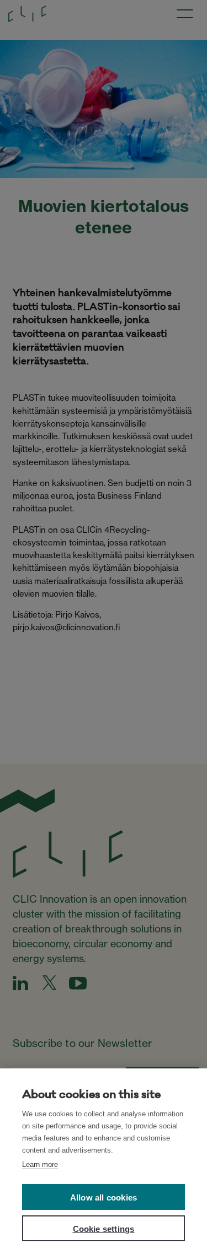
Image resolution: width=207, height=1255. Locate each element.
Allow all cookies (103, 1197)
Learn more (40, 1164)
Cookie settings (104, 1229)
